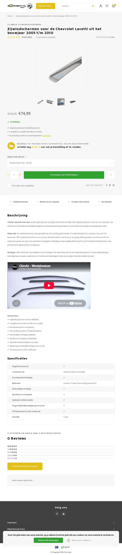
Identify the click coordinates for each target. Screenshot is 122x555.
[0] (113, 6)
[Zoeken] (93, 6)
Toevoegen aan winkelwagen (64, 174)
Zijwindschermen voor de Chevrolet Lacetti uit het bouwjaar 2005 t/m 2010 (46, 16)
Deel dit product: (94, 185)
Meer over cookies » (81, 540)
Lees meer (46, 135)
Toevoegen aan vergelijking (22, 185)
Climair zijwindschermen (24, 24)
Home (9, 16)
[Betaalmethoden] (56, 547)
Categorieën (44, 5)
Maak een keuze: (17, 157)
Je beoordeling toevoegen (45, 37)
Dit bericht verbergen (48, 540)
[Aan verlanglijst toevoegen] (111, 175)
